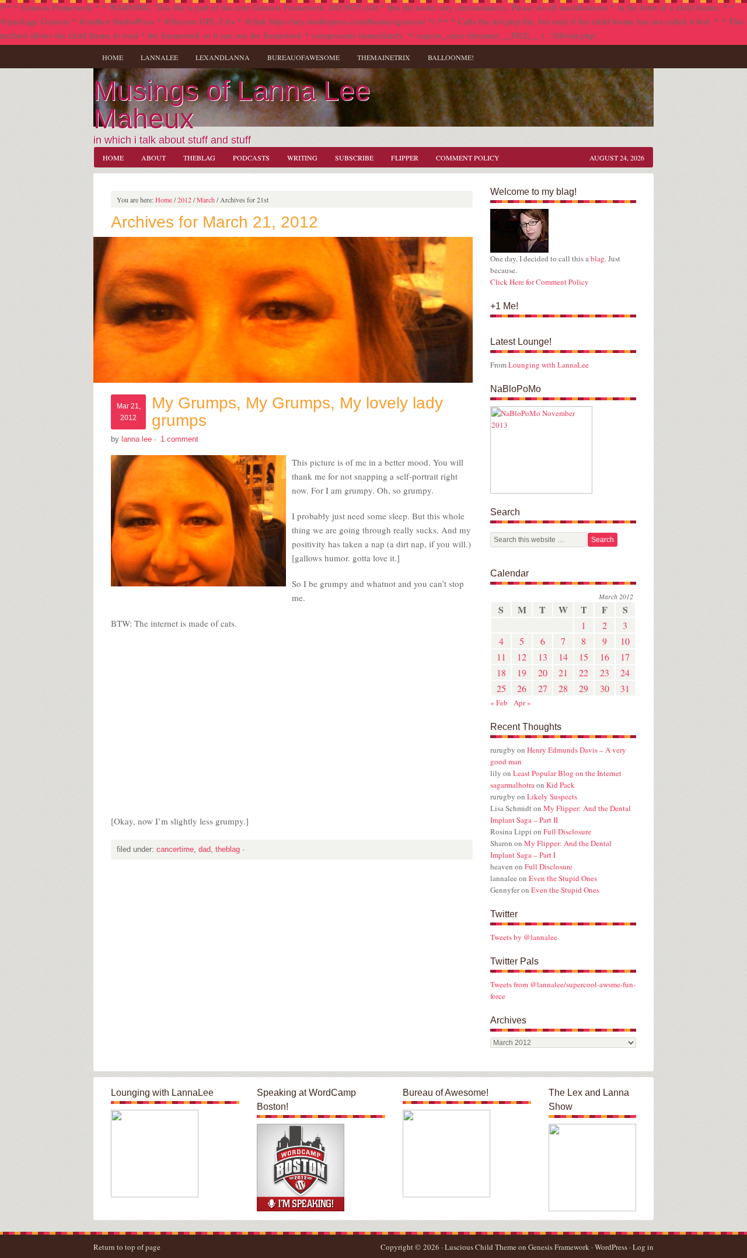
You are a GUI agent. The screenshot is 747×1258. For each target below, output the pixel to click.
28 (563, 688)
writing (297, 157)
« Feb (499, 702)
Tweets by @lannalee (523, 937)
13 (542, 657)
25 (501, 688)
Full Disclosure (567, 831)
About (153, 157)
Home (112, 57)
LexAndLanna (223, 57)
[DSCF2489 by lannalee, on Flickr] (519, 249)
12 (521, 657)
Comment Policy (468, 157)
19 (521, 672)
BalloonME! (446, 57)
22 (583, 672)
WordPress (611, 1247)
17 (625, 657)
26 (521, 688)
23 (604, 672)
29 (583, 688)
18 (501, 672)
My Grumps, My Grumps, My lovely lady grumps (297, 411)
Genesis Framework (558, 1247)
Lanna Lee (136, 439)
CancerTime (175, 849)
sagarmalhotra (512, 785)
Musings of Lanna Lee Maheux (232, 104)
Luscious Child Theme (480, 1247)
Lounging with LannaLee (548, 364)
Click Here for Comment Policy (539, 282)
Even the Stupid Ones (563, 878)
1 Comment (179, 439)
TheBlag (194, 157)
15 (583, 657)
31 (625, 688)
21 (563, 672)
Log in (643, 1247)
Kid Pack (560, 785)
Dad (204, 849)
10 (625, 641)
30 (604, 688)
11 (501, 657)
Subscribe (354, 157)
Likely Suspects (552, 796)
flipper (404, 157)
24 (625, 672)
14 (563, 657)
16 (604, 657)
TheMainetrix (383, 57)
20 (542, 672)
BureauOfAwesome (303, 57)
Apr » (522, 702)
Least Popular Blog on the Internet (567, 773)
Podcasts (251, 157)
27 (542, 688)
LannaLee (159, 57)
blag (598, 258)
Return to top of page (126, 1247)
